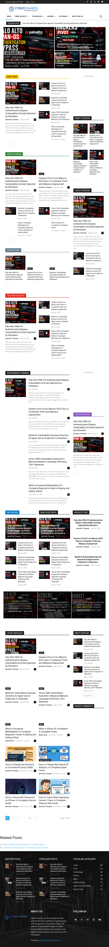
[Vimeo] (98, 1)
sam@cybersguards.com (50, 940)
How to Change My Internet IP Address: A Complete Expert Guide (53, 767)
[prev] (97, 23)
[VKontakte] (99, 919)
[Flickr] (87, 919)
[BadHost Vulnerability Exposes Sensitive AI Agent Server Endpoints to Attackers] (67, 59)
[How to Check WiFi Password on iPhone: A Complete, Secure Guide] (20, 786)
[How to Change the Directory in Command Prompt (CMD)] (20, 753)
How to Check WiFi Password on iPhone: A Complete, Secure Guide (20, 800)
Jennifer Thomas (11, 119)
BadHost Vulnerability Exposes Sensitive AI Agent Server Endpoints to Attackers (80, 167)
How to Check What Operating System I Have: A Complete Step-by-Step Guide (54, 800)
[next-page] (11, 144)
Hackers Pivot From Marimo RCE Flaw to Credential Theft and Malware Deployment (53, 181)
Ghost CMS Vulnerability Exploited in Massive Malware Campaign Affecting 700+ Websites (96, 168)
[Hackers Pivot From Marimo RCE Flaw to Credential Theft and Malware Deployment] (80, 38)
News (8, 56)
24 (30, 818)
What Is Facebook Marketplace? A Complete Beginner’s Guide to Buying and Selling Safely (58, 131)
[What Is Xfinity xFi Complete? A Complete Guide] (44, 225)
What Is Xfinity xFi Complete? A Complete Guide (59, 225)
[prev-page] (7, 144)
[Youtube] (102, 1)
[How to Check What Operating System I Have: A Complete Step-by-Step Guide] (54, 786)
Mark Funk (9, 741)
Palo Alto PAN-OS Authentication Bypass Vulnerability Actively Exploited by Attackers (54, 23)
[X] (94, 1)
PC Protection (44, 793)
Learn (60, 41)
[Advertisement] (72, 9)
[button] (100, 16)
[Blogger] (75, 919)
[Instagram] (91, 1)
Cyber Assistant (11, 760)
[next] (101, 23)
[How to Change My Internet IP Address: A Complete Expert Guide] (54, 753)
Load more (87, 696)
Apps (8, 724)
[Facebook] (87, 1)
